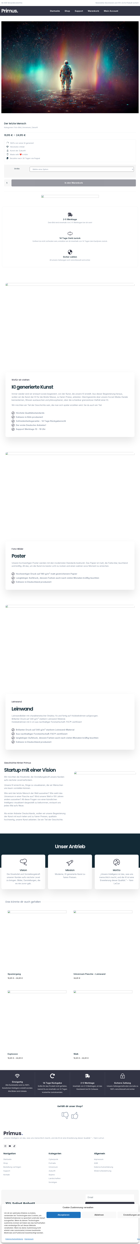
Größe (17, 168)
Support (79, 11)
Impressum (28, 1239)
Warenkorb (93, 11)
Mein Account (111, 11)
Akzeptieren (63, 1215)
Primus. (9, 10)
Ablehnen (99, 1215)
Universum (26, 127)
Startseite (55, 11)
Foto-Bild (17, 127)
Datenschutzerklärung (14, 1239)
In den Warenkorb (74, 182)
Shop (67, 11)
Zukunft (35, 127)
